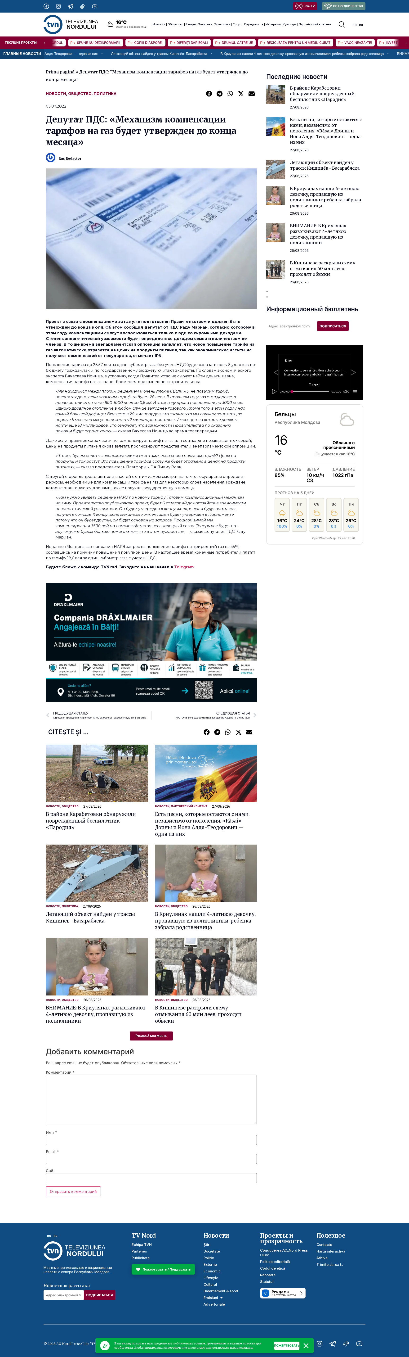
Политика (205, 24)
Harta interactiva (330, 1251)
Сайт (50, 1170)
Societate (212, 1251)
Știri (207, 1244)
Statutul (266, 1281)
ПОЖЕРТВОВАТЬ (286, 1345)
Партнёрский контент (315, 24)
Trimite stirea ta (329, 1264)
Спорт (237, 24)
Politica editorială (275, 1261)
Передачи (251, 24)
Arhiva (322, 1258)
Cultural (210, 1284)
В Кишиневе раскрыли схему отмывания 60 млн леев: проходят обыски (198, 1014)
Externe (210, 1264)
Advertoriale (214, 1304)
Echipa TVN (142, 1244)
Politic (209, 1258)
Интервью (273, 24)
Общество (175, 24)
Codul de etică (272, 1268)
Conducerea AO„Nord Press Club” (284, 1252)
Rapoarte (268, 1275)
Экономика (222, 24)
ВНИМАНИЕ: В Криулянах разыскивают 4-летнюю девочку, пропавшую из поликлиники (96, 1014)
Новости (159, 24)
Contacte (324, 1244)
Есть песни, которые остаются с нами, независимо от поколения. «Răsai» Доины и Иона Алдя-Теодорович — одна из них (326, 131)
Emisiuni (211, 1297)
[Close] (306, 1345)
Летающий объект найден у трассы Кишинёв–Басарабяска (91, 54)
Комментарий (60, 1072)
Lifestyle (211, 1278)
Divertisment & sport (221, 1291)
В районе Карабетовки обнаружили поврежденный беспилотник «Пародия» (91, 820)
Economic (212, 1271)
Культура (290, 24)
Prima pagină (60, 72)
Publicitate (141, 1258)
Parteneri (139, 1251)
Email (52, 1151)
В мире (191, 24)
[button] (209, 93)
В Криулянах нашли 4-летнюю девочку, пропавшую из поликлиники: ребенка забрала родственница (233, 54)
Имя (51, 1132)
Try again (314, 384)
